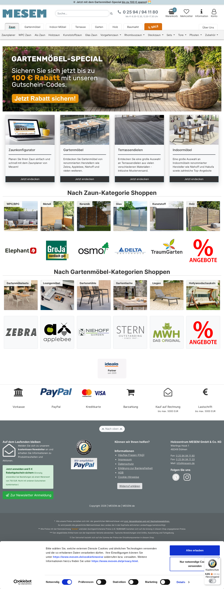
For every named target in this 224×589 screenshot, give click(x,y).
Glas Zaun (91, 35)
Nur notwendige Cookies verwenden (195, 563)
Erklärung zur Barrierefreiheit (135, 468)
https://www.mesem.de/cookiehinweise (78, 556)
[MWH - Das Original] (166, 332)
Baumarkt (133, 27)
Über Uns (208, 27)
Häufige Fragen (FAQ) (131, 455)
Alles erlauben (195, 550)
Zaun (12, 27)
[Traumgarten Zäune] (166, 250)
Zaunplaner (8, 35)
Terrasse (80, 27)
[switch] (101, 582)
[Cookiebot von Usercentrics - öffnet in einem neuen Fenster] (22, 582)
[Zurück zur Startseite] (24, 13)
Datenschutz (126, 463)
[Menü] (218, 559)
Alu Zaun (40, 35)
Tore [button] (181, 35)
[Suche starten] (111, 13)
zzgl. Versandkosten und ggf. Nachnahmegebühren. (147, 521)
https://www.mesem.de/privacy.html (115, 561)
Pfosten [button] (195, 35)
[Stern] (130, 332)
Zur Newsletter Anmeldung (30, 495)
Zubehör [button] (210, 35)
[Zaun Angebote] (203, 250)
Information (201, 16)
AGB (121, 472)
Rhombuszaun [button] (133, 35)
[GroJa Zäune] (57, 250)
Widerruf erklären (129, 486)
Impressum (125, 459)
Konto (214, 16)
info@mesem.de (186, 463)
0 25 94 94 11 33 (185, 459)
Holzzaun (54, 35)
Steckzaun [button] (154, 35)
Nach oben (112, 428)
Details (181, 582)
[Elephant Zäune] (20, 250)
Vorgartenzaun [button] (109, 35)
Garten (99, 27)
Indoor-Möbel (58, 27)
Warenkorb (171, 13)
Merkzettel (186, 16)
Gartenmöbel (32, 27)
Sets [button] (170, 35)
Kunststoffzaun (72, 35)
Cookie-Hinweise (128, 477)
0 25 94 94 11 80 (185, 455)
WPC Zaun (25, 35)
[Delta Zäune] (130, 250)
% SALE (153, 26)
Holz (115, 27)
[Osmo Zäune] (93, 250)
